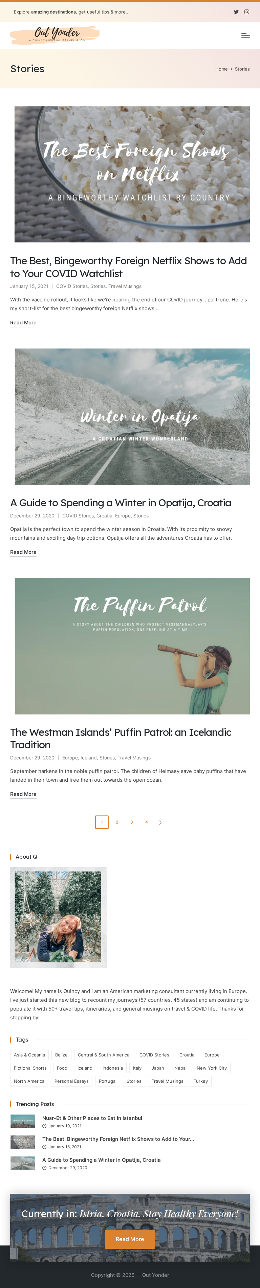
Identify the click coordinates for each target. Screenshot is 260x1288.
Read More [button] (130, 1239)
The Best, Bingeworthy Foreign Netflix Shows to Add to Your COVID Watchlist (128, 267)
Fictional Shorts (30, 1068)
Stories (98, 286)
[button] (161, 822)
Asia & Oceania (29, 1054)
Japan (158, 1068)
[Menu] (245, 35)
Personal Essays (72, 1081)
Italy (137, 1068)
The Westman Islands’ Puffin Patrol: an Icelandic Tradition (120, 738)
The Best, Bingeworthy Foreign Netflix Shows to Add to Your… (118, 1139)
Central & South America (103, 1054)
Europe (123, 515)
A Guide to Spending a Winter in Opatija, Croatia (120, 502)
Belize (61, 1054)
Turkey (201, 1081)
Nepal (180, 1068)
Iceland (89, 757)
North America (29, 1081)
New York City (212, 1068)
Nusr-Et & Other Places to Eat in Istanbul (92, 1118)
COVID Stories (72, 286)
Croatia (104, 515)
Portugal (107, 1081)
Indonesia (113, 1068)
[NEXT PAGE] (160, 822)
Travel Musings (125, 286)
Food (62, 1068)
